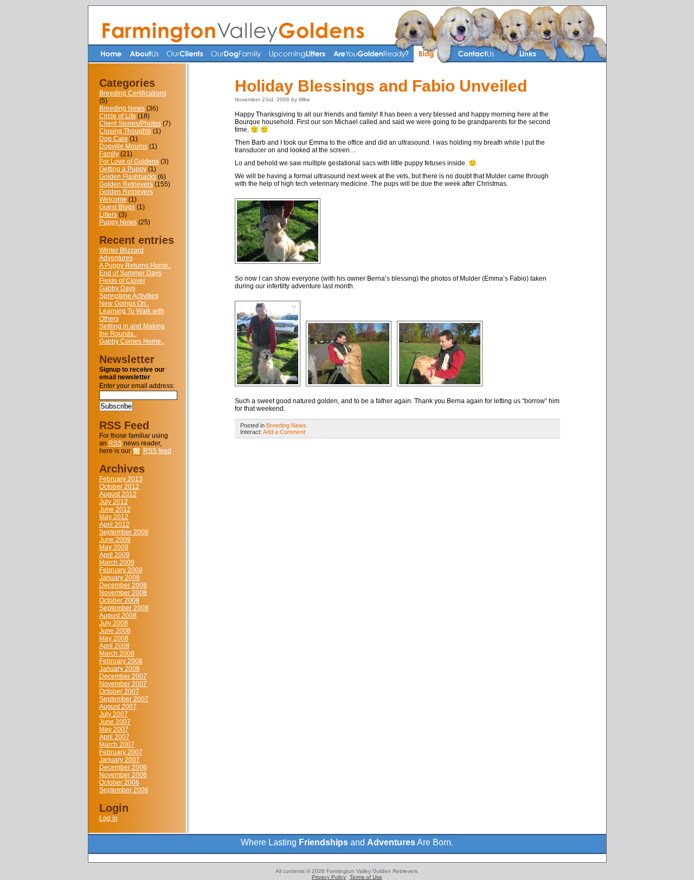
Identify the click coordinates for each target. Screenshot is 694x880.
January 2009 (119, 577)
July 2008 (113, 623)
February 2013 (121, 479)
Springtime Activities (128, 296)
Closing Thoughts (125, 131)
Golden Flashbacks (127, 176)
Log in (108, 818)
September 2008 (124, 608)
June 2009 (115, 539)
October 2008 (119, 600)
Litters (108, 214)
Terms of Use (366, 877)
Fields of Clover (122, 280)
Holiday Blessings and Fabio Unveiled (381, 86)
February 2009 (121, 570)
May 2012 (113, 517)
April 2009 (114, 555)
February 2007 (121, 752)
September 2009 (124, 532)
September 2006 (124, 790)
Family (109, 154)
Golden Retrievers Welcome (126, 195)
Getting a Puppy (122, 169)
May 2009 (113, 547)
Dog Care (113, 139)
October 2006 (119, 782)
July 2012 (113, 502)
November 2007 (123, 684)
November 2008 (123, 593)
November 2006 (123, 775)
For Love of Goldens (129, 161)
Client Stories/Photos (130, 123)
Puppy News (118, 222)
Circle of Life (117, 116)
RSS (115, 443)
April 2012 (114, 524)
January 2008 (119, 668)
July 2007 (113, 714)
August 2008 (118, 615)
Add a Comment (284, 432)
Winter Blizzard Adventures (121, 254)
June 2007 (115, 722)
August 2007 (118, 706)
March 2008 (116, 653)
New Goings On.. (124, 303)
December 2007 (123, 676)
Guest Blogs (117, 207)
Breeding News (122, 108)
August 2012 (118, 494)
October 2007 (119, 691)
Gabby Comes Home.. (131, 341)
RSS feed (157, 451)
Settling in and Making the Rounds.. (132, 330)
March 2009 (116, 562)
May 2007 (113, 729)
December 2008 (123, 585)
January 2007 (119, 759)
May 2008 (113, 638)
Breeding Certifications (132, 93)
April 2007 (114, 737)
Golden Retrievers (126, 184)
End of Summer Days (130, 273)
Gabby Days (117, 288)
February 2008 (121, 661)
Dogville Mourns (123, 146)
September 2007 (124, 699)
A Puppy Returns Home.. (135, 265)
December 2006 (123, 767)
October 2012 (119, 486)
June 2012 (115, 509)
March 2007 (116, 744)
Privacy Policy (329, 877)
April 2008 (114, 646)
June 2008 (115, 631)
